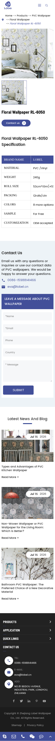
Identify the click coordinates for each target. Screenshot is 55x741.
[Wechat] (32, 736)
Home (8, 16)
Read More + (10, 477)
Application (11, 630)
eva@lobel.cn (17, 286)
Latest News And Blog (27, 419)
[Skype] (4, 736)
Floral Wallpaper (20, 20)
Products (22, 16)
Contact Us (11, 647)
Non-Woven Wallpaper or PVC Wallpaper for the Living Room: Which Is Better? (23, 527)
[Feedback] (41, 736)
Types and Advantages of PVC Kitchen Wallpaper (22, 468)
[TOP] (50, 736)
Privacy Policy (35, 725)
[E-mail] (14, 736)
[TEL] (23, 736)
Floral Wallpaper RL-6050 (25, 24)
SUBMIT (18, 390)
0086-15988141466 (21, 280)
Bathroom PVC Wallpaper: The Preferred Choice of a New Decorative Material (27, 588)
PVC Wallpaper (41, 16)
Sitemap (16, 725)
